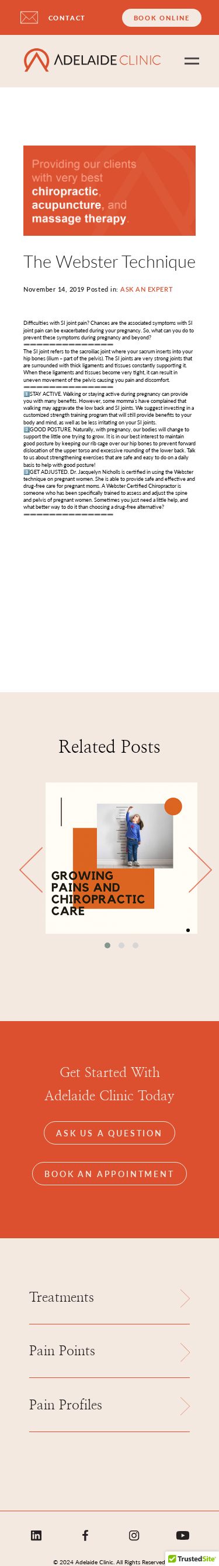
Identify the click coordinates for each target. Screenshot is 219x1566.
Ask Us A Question (109, 1133)
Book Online (162, 17)
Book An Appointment (109, 1173)
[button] (107, 945)
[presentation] (31, 870)
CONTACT (67, 17)
